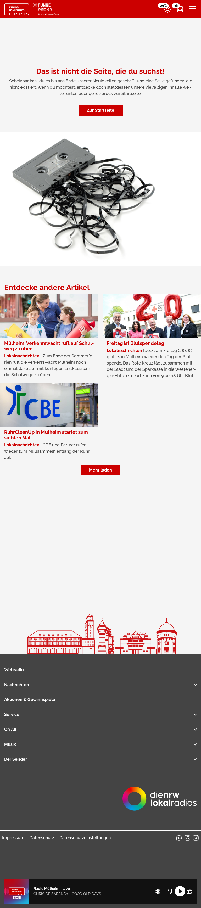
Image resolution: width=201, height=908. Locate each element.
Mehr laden (100, 470)
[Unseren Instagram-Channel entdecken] (196, 838)
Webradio (14, 669)
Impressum (13, 837)
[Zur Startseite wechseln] (16, 9)
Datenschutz (42, 837)
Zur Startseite (100, 110)
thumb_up (189, 891)
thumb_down (171, 891)
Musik (10, 744)
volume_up (157, 891)
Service (11, 714)
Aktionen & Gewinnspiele (29, 699)
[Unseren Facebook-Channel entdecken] (187, 838)
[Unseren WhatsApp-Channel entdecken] (179, 838)
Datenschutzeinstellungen (85, 837)
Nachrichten (16, 684)
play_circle (180, 891)
